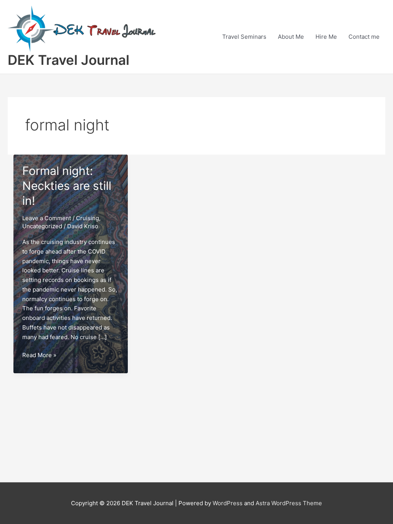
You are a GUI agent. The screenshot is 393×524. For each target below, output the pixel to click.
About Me (291, 36)
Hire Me (326, 36)
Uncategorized (42, 226)
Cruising (87, 218)
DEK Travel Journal (68, 60)
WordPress (228, 503)
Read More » (39, 355)
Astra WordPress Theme (289, 503)
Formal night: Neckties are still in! (66, 186)
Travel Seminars (244, 36)
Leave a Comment (46, 218)
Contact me (364, 36)
